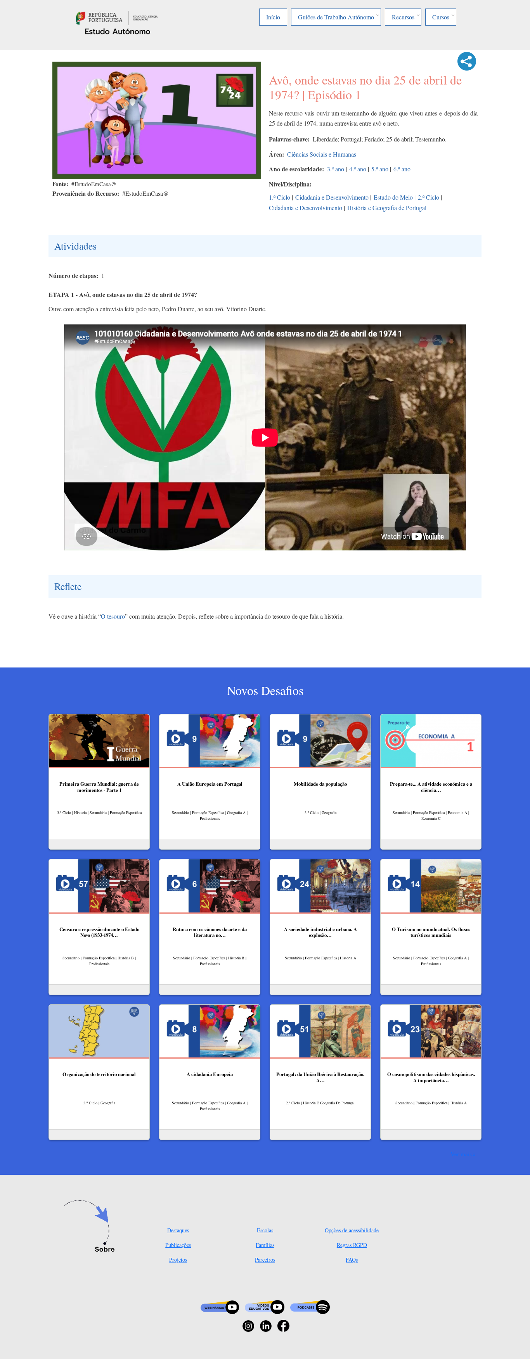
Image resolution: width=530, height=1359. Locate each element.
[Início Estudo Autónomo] (117, 17)
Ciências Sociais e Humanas (321, 154)
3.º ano (335, 169)
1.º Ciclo (279, 197)
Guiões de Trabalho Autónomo (336, 17)
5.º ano (379, 169)
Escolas (265, 1230)
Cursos (440, 17)
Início (273, 17)
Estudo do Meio (393, 197)
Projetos (178, 1259)
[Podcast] (310, 1306)
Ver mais (461, 1154)
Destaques (178, 1230)
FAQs (352, 1259)
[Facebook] (283, 1325)
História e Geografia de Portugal (386, 208)
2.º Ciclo (428, 197)
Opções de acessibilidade (352, 1230)
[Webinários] (220, 1306)
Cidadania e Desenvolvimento (332, 197)
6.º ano (401, 169)
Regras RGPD (352, 1245)
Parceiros (265, 1259)
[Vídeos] (264, 1306)
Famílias (265, 1245)
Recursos (403, 17)
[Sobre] (91, 1226)
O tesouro (113, 616)
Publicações (178, 1245)
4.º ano (357, 169)
